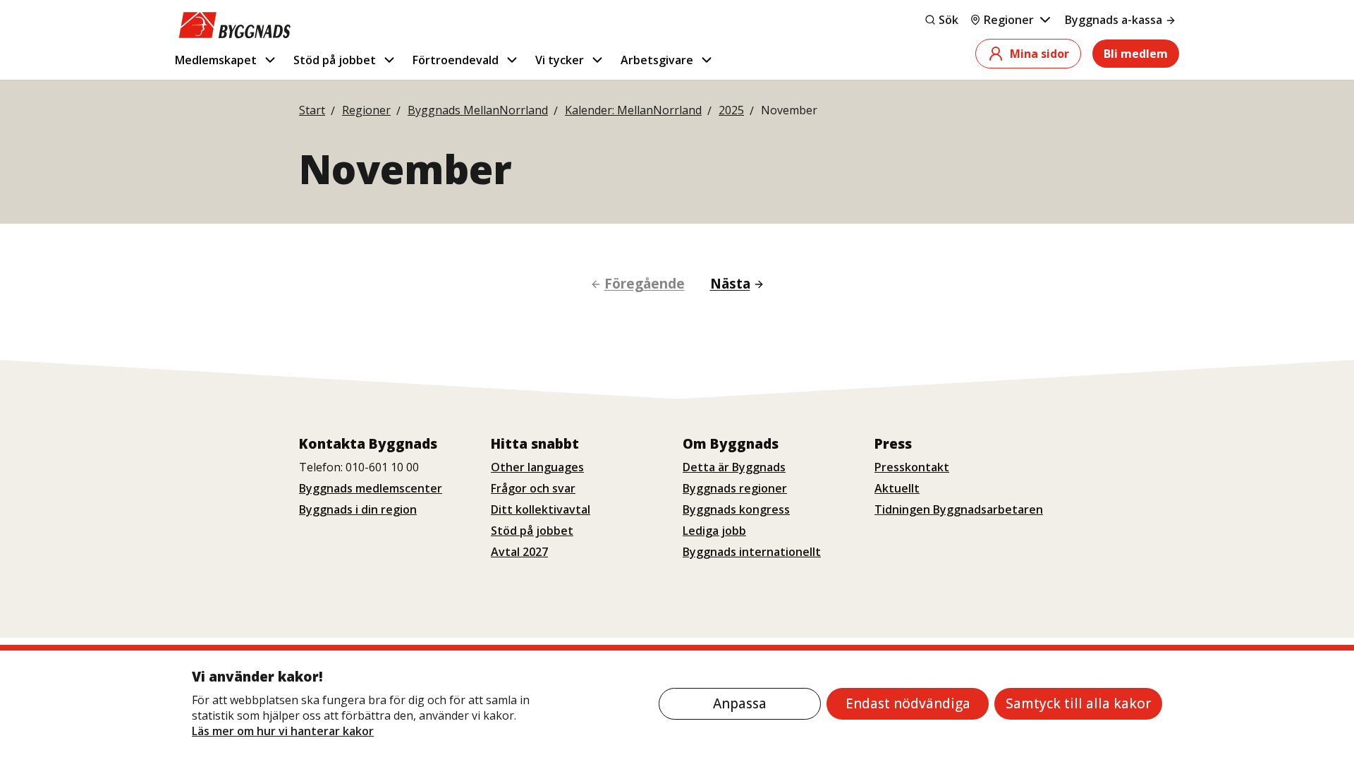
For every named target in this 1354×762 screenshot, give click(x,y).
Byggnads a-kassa (1113, 20)
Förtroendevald (456, 60)
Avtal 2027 (519, 552)
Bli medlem (1136, 53)
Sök (948, 20)
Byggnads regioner (735, 488)
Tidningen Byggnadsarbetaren (958, 509)
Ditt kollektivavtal (540, 509)
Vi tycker (559, 60)
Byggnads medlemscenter (370, 488)
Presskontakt (911, 467)
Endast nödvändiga (908, 703)
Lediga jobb (714, 530)
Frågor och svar (533, 488)
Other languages (537, 467)
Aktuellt (897, 488)
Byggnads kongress (736, 509)
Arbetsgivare (657, 60)
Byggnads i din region (358, 509)
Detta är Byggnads (734, 467)
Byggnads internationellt (752, 552)
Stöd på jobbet (334, 60)
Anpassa (740, 703)
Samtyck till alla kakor (1078, 703)
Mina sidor (1039, 53)
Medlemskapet (216, 60)
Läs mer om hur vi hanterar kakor (283, 731)
